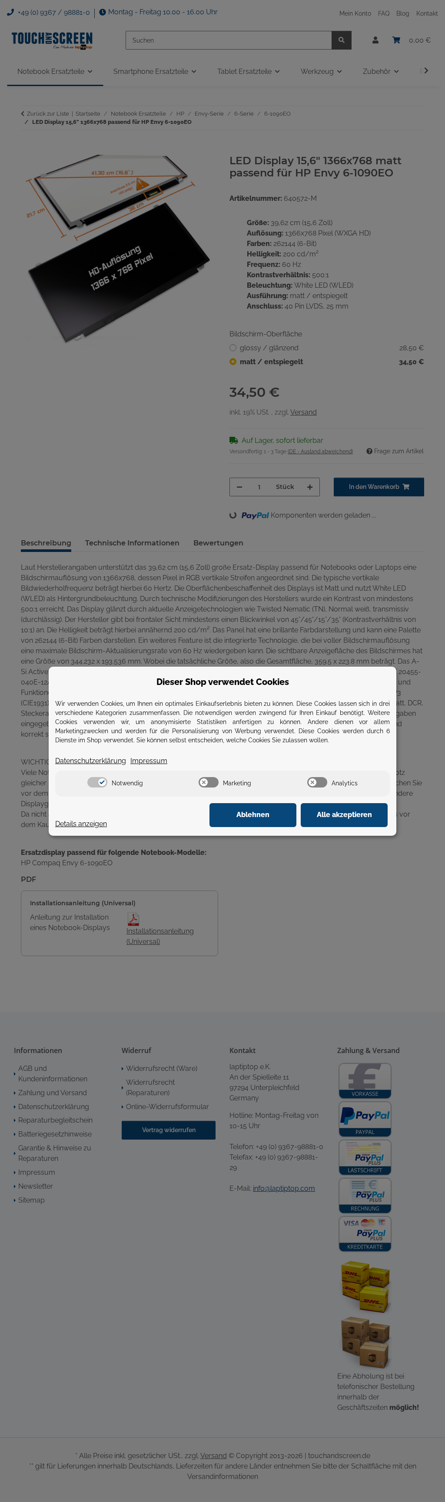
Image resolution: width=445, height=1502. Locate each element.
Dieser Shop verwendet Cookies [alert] (222, 682)
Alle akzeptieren (344, 815)
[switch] (97, 782)
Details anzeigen (81, 824)
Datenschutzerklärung (90, 761)
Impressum (148, 761)
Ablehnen (252, 815)
